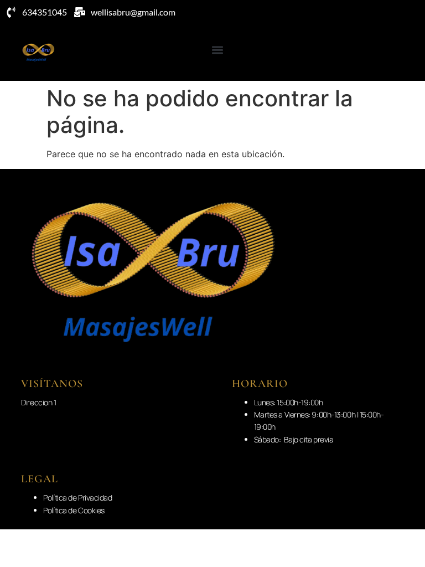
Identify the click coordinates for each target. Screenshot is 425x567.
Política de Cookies (73, 510)
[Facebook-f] (399, 53)
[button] (218, 49)
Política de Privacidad (77, 497)
